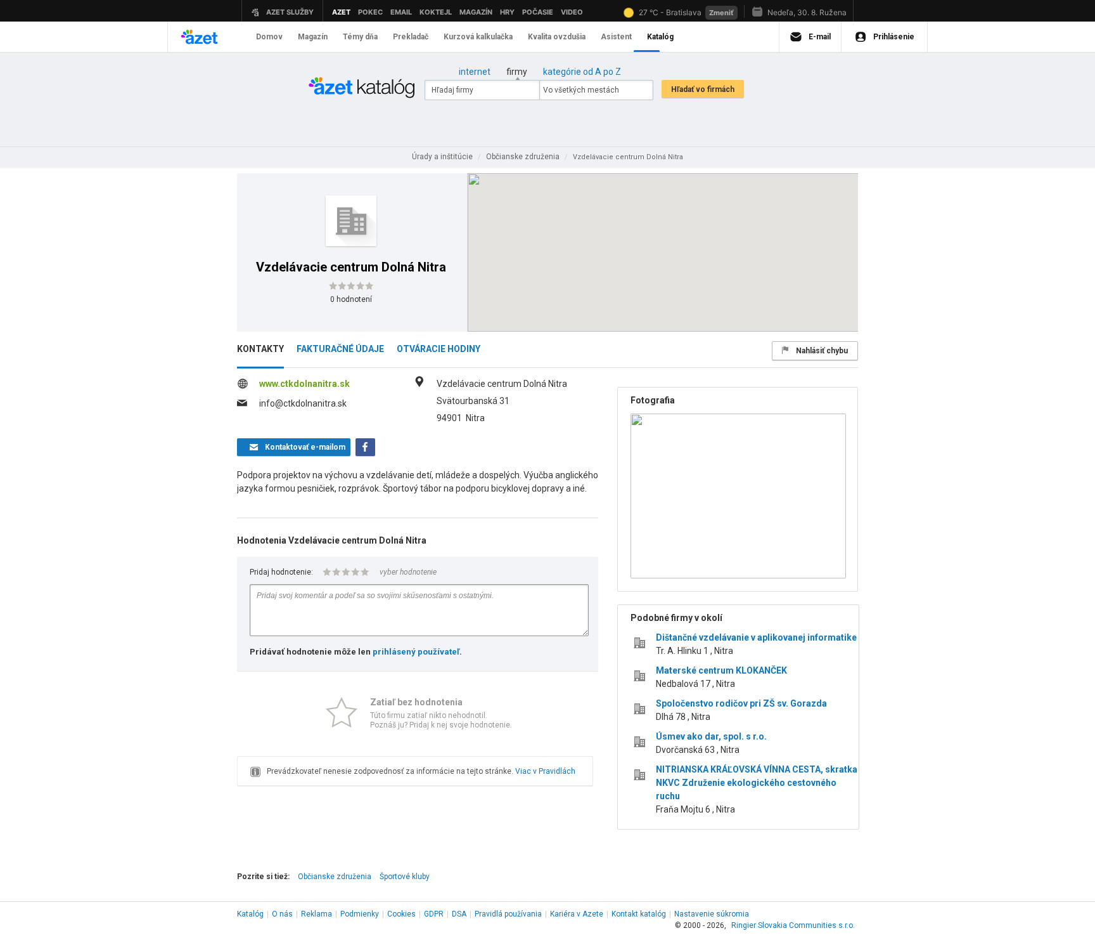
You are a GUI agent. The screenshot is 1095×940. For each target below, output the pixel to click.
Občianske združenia (334, 876)
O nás (282, 914)
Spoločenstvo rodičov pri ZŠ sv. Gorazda (741, 703)
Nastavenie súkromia (711, 914)
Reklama (316, 914)
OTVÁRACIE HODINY (438, 349)
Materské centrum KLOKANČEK (721, 670)
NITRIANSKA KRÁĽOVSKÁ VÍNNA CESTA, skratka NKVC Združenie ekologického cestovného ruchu (756, 782)
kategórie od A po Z (582, 72)
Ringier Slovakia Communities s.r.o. (793, 925)
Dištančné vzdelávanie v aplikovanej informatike (756, 637)
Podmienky (359, 914)
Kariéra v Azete (576, 914)
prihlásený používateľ (416, 651)
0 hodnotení (351, 299)
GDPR (434, 914)
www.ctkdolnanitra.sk (304, 384)
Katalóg (250, 914)
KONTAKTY (260, 349)
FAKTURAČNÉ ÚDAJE (340, 349)
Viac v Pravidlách (545, 771)
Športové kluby (405, 876)
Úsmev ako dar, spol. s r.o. (711, 736)
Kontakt (639, 914)
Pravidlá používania (508, 914)
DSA (459, 914)
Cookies (401, 914)
